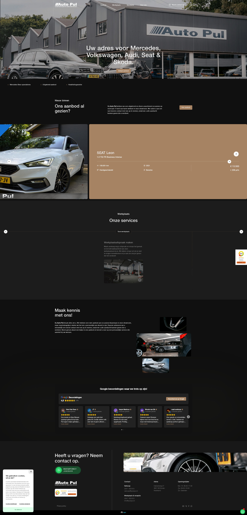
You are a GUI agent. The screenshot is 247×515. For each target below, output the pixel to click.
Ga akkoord (18, 509)
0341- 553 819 (129, 489)
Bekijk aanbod (123, 71)
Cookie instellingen (11, 504)
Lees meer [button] (65, 424)
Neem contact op (178, 5)
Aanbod (103, 5)
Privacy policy (61, 506)
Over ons (143, 5)
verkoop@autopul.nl (131, 491)
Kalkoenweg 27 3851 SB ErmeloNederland (159, 488)
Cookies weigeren (24, 504)
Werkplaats (116, 5)
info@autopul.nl (129, 501)
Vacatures (130, 5)
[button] (58, 416)
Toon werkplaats (123, 231)
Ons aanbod (185, 107)
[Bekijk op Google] (63, 410)
